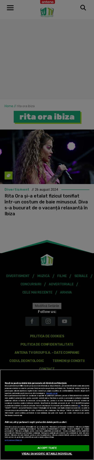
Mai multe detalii (51, 393)
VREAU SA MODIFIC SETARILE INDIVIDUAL (47, 453)
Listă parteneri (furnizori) (13, 440)
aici (79, 406)
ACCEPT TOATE (46, 448)
